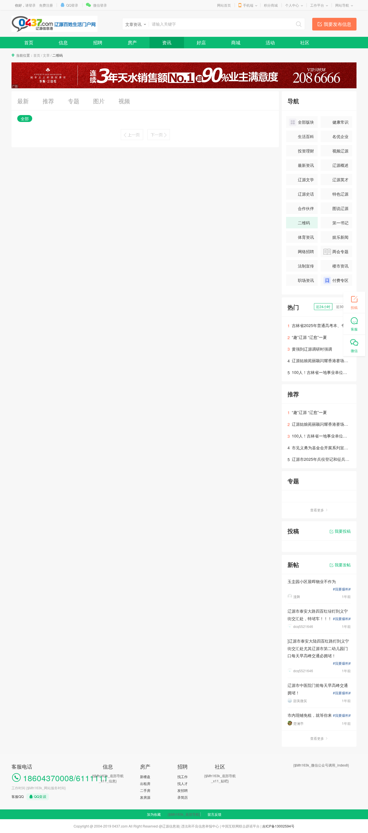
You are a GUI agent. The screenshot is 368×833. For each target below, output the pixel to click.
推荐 (48, 101)
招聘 (97, 42)
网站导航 (342, 5)
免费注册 (46, 5)
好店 (201, 42)
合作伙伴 (306, 208)
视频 (124, 101)
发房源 (145, 797)
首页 (28, 42)
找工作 (182, 776)
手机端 (248, 5)
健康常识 (340, 122)
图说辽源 (340, 208)
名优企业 (340, 136)
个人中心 (292, 5)
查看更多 (317, 509)
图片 (99, 101)
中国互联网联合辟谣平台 (241, 826)
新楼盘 (145, 776)
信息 (63, 42)
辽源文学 (306, 179)
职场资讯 (306, 280)
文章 (46, 55)
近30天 (341, 306)
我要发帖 (343, 565)
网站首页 (224, 5)
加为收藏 (154, 814)
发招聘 (182, 790)
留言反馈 (214, 814)
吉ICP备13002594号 (278, 826)
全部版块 (306, 122)
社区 (304, 42)
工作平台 (317, 5)
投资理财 (306, 151)
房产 (132, 42)
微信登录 (100, 5)
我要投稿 (343, 531)
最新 (23, 101)
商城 (235, 42)
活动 (270, 42)
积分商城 (271, 5)
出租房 (145, 783)
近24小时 (323, 306)
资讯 (166, 42)
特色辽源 (340, 194)
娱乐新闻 (340, 237)
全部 (25, 118)
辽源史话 (306, 194)
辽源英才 (340, 179)
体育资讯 (306, 237)
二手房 (145, 790)
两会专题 (340, 251)
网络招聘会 (301, 253)
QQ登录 (72, 5)
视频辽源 (340, 151)
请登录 (30, 5)
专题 (73, 101)
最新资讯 (306, 165)
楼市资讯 (340, 266)
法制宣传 (306, 266)
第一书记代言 (335, 224)
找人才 (182, 783)
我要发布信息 (337, 24)
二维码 (304, 223)
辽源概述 (340, 165)
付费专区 (340, 280)
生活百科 (306, 136)
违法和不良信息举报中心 (200, 826)
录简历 (182, 797)
